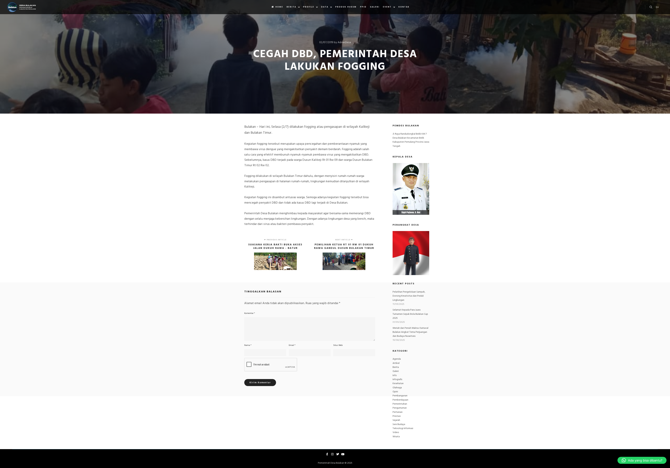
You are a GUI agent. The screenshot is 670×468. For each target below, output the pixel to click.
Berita (396, 367)
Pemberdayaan (400, 400)
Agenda (397, 359)
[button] (642, 460)
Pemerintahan (400, 404)
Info (395, 375)
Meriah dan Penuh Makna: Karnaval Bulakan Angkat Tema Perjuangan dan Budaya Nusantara (410, 332)
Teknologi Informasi (403, 428)
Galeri (396, 371)
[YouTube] (343, 454)
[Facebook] (327, 454)
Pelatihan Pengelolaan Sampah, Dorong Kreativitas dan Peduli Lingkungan (409, 296)
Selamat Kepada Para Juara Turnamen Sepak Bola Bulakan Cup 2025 (410, 314)
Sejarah (396, 420)
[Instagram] (332, 454)
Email (292, 345)
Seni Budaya (399, 424)
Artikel (396, 363)
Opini (395, 392)
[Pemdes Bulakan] (21, 7)
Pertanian (398, 412)
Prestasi (397, 416)
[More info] (657, 7)
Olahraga (397, 388)
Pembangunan (400, 396)
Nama (247, 345)
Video (396, 432)
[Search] (651, 7)
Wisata (396, 437)
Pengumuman (400, 408)
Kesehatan (398, 383)
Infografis (397, 379)
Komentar (249, 313)
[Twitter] (337, 454)
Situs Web (338, 345)
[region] (411, 253)
